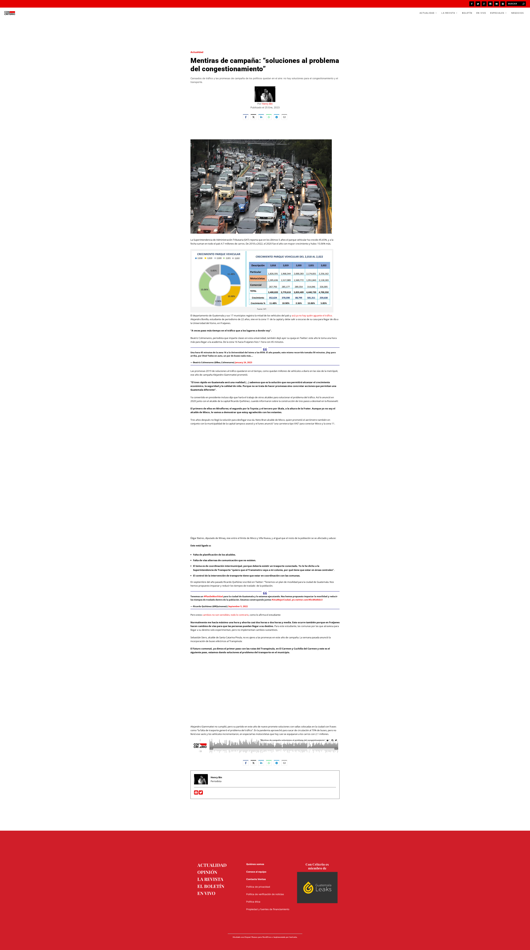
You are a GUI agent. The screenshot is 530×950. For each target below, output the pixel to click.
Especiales (497, 13)
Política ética (253, 901)
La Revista (448, 13)
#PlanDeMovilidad (213, 596)
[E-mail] (196, 793)
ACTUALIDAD (212, 865)
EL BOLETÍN (210, 886)
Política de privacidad (258, 886)
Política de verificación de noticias (265, 894)
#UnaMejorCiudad (281, 599)
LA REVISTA (210, 879)
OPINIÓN (207, 872)
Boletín (467, 13)
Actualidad (427, 13)
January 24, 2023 (243, 362)
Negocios (517, 13)
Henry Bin (267, 103)
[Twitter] (201, 793)
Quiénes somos (255, 864)
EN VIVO (206, 893)
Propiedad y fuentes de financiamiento (267, 909)
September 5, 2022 (238, 606)
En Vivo (481, 13)
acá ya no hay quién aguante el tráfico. (312, 315)
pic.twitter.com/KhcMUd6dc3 (307, 599)
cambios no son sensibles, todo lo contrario (225, 614)
